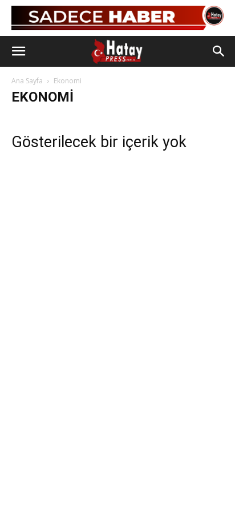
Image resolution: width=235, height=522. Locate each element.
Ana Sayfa (27, 81)
